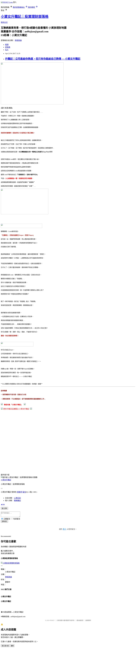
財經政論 (18, 40)
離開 (12, 646)
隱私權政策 (79, 620)
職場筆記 (17, 500)
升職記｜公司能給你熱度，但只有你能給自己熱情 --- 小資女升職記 (42, 58)
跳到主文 (4, 22)
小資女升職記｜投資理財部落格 (24, 16)
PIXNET (52, 620)
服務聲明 (88, 620)
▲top (3, 504)
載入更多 (4, 508)
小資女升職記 (6, 480)
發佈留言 (4, 521)
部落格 (7, 47)
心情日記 (17, 498)
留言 (24, 492)
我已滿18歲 (5, 646)
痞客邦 (19, 492)
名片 (6, 50)
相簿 (6, 45)
